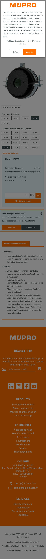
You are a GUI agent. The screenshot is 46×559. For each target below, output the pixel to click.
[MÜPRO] (23, 5)
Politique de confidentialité (18, 41)
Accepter (29, 52)
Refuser (16, 52)
